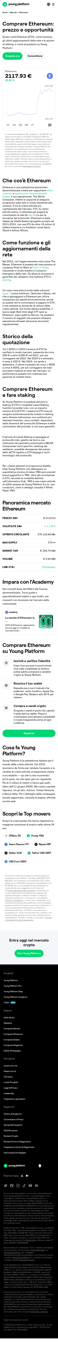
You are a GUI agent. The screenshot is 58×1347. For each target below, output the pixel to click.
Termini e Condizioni (14, 900)
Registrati (29, 733)
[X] (5, 1186)
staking (6, 280)
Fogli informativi (38, 1250)
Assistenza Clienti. (27, 1260)
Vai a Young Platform (29, 953)
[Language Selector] (49, 4)
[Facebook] (12, 1186)
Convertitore (35, 56)
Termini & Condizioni (20, 1257)
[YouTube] (30, 1186)
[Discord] (36, 1186)
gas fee (32, 215)
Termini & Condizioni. (12, 1253)
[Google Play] (27, 1175)
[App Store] (22, 1175)
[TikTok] (24, 1186)
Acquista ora (12, 56)
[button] (8, 125)
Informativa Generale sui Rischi (21, 890)
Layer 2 (6, 293)
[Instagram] (18, 1186)
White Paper (31, 1240)
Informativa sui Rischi (31, 166)
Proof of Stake (40, 267)
